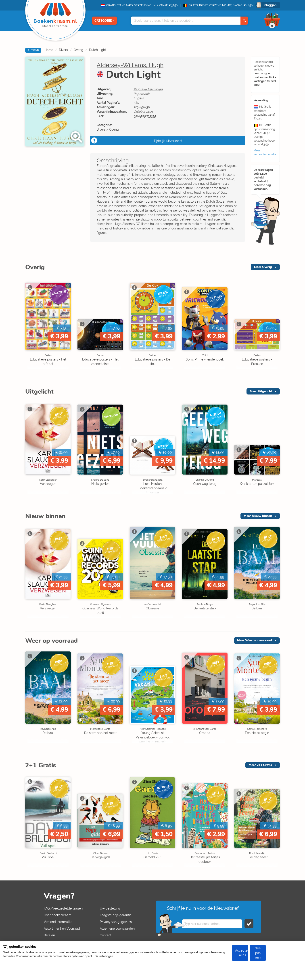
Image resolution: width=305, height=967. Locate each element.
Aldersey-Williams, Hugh (130, 65)
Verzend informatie (57, 922)
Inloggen (269, 5)
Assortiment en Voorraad (62, 928)
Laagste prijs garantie (116, 915)
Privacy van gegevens (116, 922)
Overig (78, 50)
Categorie (103, 20)
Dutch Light (97, 50)
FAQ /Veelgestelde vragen (63, 908)
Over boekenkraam (57, 915)
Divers (63, 50)
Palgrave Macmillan (148, 89)
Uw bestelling (110, 908)
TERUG (35, 50)
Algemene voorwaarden (117, 928)
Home (48, 50)
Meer (263, 267)
